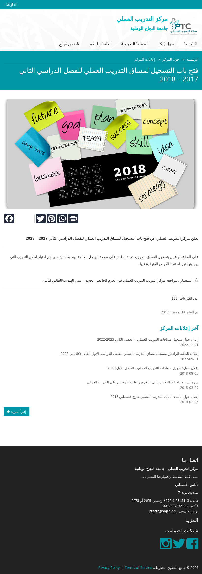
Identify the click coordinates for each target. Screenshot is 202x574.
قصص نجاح (69, 44)
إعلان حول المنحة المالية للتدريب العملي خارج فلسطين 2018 (154, 396)
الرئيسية (190, 44)
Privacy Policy (109, 567)
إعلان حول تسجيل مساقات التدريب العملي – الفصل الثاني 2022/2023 (147, 339)
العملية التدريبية (134, 44)
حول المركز (166, 44)
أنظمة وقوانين (100, 44)
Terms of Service (138, 567)
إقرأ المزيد (18, 411)
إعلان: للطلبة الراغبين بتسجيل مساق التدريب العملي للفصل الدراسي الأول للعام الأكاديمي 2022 (129, 353)
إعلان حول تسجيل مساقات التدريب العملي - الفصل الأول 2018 (153, 368)
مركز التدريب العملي (142, 19)
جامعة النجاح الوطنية (149, 28)
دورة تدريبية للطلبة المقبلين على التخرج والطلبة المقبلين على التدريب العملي (142, 382)
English (11, 4)
